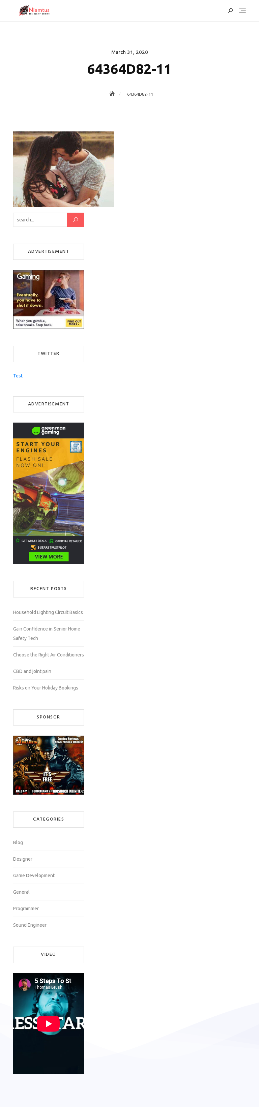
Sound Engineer (30, 925)
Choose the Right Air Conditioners (48, 654)
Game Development (34, 875)
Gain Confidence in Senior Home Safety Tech (46, 633)
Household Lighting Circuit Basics (48, 612)
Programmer (26, 908)
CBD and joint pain (32, 671)
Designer (22, 859)
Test (18, 375)
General (21, 892)
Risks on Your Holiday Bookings (45, 687)
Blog (18, 842)
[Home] (113, 94)
